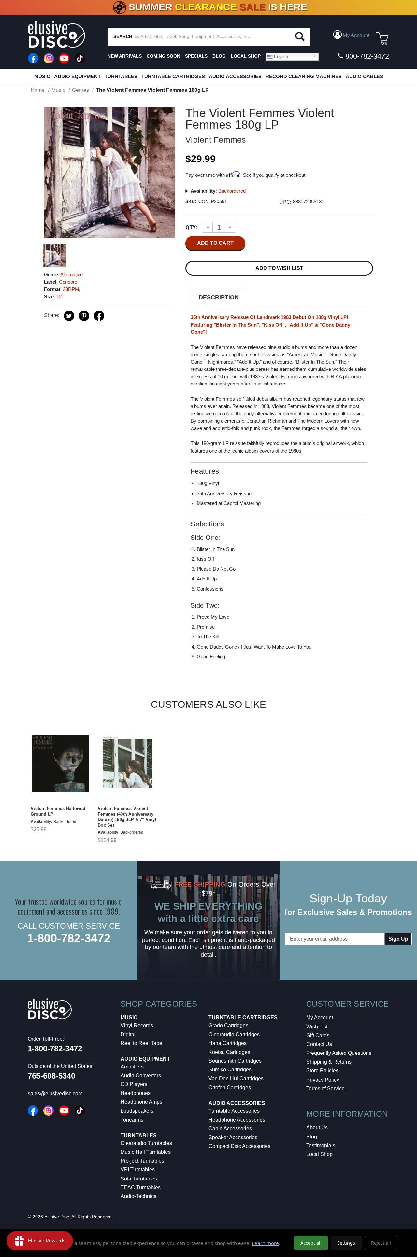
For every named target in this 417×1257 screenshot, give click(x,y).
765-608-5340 (51, 1075)
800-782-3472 (366, 56)
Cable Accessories (230, 1128)
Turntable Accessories (234, 1111)
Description (219, 297)
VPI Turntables (138, 1169)
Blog (311, 1136)
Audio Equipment (77, 76)
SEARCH (122, 36)
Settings (346, 1243)
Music (42, 76)
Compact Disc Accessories (239, 1146)
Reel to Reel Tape (141, 1043)
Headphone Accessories (236, 1120)
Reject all (381, 1243)
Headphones (136, 1093)
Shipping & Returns (329, 1062)
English (280, 56)
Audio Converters (141, 1075)
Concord (68, 282)
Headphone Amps (141, 1102)
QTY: (191, 227)
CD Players (134, 1084)
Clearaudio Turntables (146, 1143)
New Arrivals (125, 56)
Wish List (316, 1026)
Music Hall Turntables (146, 1152)
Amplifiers (132, 1066)
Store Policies (322, 1070)
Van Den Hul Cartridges (236, 1078)
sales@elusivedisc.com (55, 1093)
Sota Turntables (139, 1178)
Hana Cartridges (227, 1043)
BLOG (219, 56)
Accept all (311, 1243)
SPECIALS (196, 56)
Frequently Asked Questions (338, 1053)
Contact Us (319, 1044)
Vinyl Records (137, 1025)
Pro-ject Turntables (142, 1161)
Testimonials (320, 1145)
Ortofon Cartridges (229, 1087)
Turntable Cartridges (173, 76)
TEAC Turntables (141, 1187)
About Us (317, 1127)
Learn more (265, 1243)
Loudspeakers (137, 1111)
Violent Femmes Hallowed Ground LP (58, 811)
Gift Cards (317, 1035)
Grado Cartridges (228, 1025)
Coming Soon (163, 56)
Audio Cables (364, 76)
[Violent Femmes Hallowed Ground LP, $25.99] (60, 763)
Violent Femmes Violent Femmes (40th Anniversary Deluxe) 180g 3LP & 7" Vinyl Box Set (127, 817)
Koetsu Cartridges (229, 1052)
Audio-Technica (139, 1196)
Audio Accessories (235, 76)
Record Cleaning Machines (304, 76)
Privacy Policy (322, 1079)
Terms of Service (325, 1088)
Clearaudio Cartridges (234, 1034)
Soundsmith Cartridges (235, 1061)
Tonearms (132, 1120)
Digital (128, 1034)
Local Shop (319, 1154)
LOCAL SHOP (246, 56)
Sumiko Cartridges (230, 1069)
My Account (319, 1017)
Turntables (121, 76)
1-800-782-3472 (68, 938)
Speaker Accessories (232, 1137)
